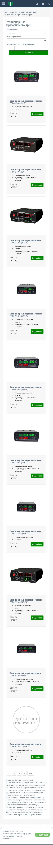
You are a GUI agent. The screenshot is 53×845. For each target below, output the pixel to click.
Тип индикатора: (14, 36)
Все (30, 773)
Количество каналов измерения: (21, 44)
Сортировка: (12, 29)
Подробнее (37, 114)
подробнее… (8, 838)
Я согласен (42, 834)
